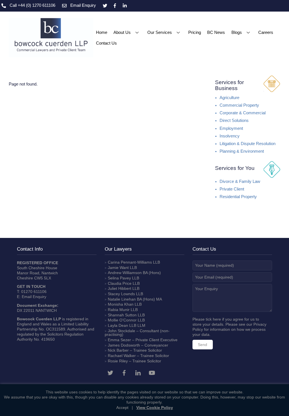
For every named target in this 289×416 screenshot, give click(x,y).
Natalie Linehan (122, 299)
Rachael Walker (122, 355)
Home (101, 32)
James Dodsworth (124, 345)
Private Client (232, 189)
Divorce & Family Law (240, 181)
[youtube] (151, 372)
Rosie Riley (118, 361)
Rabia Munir (119, 309)
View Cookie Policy (154, 407)
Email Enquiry (34, 296)
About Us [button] (122, 32)
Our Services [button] (159, 32)
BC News (216, 32)
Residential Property (238, 196)
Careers (265, 32)
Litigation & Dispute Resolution (247, 143)
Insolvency (230, 136)
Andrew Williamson (125, 272)
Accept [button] (122, 407)
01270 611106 (34, 291)
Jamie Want (118, 267)
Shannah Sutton (122, 315)
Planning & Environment (242, 151)
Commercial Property (239, 105)
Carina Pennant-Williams (130, 262)
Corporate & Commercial (243, 113)
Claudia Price (120, 283)
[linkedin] (138, 372)
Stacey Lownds (121, 294)
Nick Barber (118, 350)
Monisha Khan (120, 304)
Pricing (194, 32)
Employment (231, 128)
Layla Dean (118, 325)
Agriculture (229, 97)
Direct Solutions (234, 120)
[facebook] (124, 372)
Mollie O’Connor (122, 320)
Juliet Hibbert (119, 288)
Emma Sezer (119, 340)
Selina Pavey (120, 278)
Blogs (236, 32)
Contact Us (106, 43)
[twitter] (110, 372)
